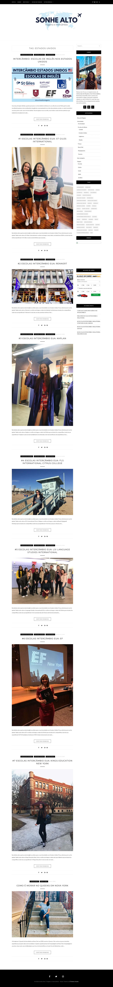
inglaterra (80, 211)
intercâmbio (88, 211)
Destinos (26, 2)
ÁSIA (91, 232)
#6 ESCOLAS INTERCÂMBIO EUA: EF (42, 638)
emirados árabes (81, 200)
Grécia (79, 167)
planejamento (90, 224)
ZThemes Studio (74, 981)
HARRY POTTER (85, 208)
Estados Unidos (39, 54)
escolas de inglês (81, 203)
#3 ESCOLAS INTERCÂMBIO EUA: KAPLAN (42, 338)
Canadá (81, 129)
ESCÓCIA (90, 203)
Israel (79, 170)
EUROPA (88, 205)
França (79, 143)
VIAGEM (96, 230)
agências (87, 187)
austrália (79, 192)
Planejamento (81, 150)
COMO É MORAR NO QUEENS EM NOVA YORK (42, 885)
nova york (79, 222)
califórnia (93, 192)
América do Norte (81, 189)
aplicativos (91, 189)
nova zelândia (88, 222)
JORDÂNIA (84, 219)
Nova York (44, 881)
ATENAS (97, 189)
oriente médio (80, 224)
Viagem (79, 161)
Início (14, 2)
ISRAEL (78, 219)
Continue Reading (42, 119)
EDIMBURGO (90, 197)
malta (96, 219)
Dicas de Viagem (37, 2)
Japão (79, 174)
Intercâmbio (48, 2)
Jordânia (80, 177)
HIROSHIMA (94, 208)
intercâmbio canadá (82, 213)
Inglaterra (81, 136)
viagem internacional (83, 232)
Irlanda (80, 140)
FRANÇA (94, 205)
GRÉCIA (78, 208)
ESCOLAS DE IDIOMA (92, 200)
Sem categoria (81, 158)
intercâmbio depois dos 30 (84, 216)
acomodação (80, 187)
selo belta (89, 227)
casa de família (87, 195)
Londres (91, 219)
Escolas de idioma (26, 54)
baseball (86, 192)
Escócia (80, 164)
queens (97, 224)
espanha (95, 203)
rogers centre (81, 227)
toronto (95, 227)
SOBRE (19, 2)
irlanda (94, 216)
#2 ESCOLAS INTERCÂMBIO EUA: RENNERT (42, 263)
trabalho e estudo (82, 230)
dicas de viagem (81, 197)
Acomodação (81, 123)
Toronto (80, 154)
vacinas (91, 230)
